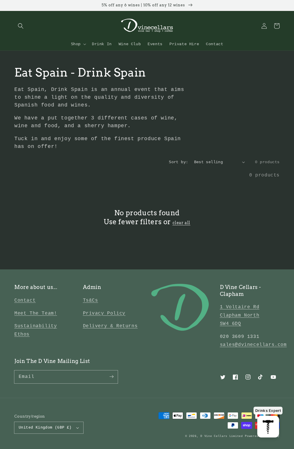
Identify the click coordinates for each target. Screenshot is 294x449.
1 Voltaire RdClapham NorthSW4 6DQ (240, 315)
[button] (20, 26)
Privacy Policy (104, 313)
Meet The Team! (35, 313)
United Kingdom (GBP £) (45, 427)
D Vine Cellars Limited (221, 436)
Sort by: (178, 162)
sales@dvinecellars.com (253, 344)
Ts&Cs (90, 300)
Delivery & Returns (110, 326)
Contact (25, 300)
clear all (181, 222)
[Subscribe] (111, 376)
